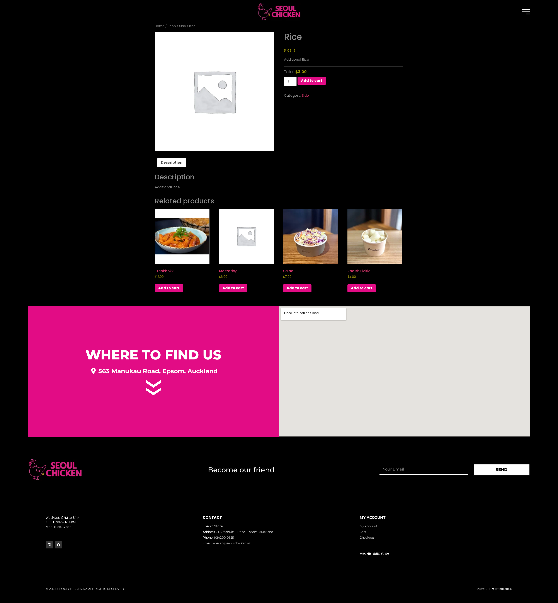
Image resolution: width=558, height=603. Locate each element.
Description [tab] (171, 162)
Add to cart (311, 80)
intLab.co (505, 589)
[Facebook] (58, 544)
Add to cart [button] (169, 287)
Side (182, 26)
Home (159, 26)
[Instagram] (49, 544)
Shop (172, 26)
